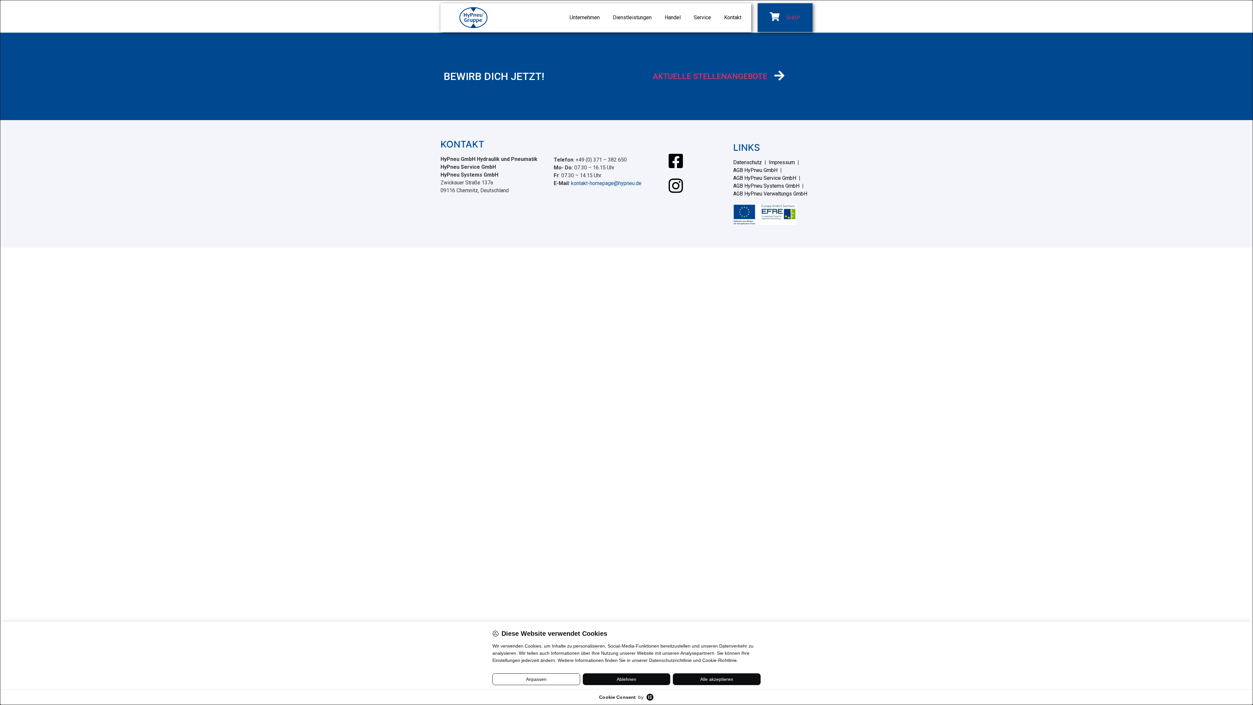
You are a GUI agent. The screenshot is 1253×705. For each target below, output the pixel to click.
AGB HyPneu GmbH (755, 170)
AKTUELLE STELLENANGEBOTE (710, 76)
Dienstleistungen (632, 17)
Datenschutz (747, 162)
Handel (673, 17)
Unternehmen (585, 17)
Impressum (782, 162)
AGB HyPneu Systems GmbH (766, 186)
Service (702, 17)
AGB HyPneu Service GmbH (764, 178)
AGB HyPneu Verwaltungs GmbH (770, 194)
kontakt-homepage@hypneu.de (606, 183)
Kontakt (732, 17)
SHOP (793, 18)
